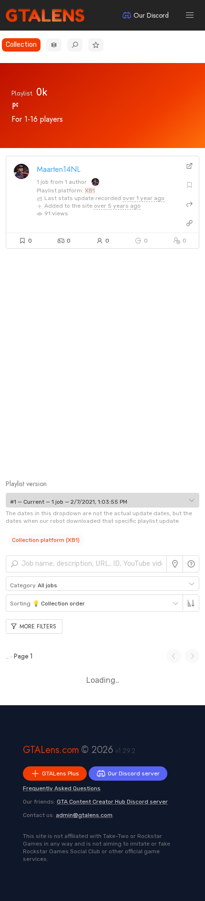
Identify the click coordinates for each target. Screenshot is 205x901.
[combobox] (102, 500)
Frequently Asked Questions (62, 788)
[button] (189, 15)
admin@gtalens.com (84, 815)
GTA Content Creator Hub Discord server (112, 801)
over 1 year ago (143, 198)
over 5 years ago (117, 205)
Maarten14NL (59, 169)
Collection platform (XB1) (46, 540)
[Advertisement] (102, 370)
